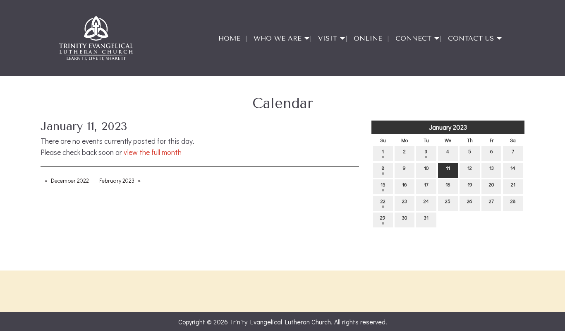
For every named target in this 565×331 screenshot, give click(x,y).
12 (469, 167)
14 (512, 167)
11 (448, 167)
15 (383, 184)
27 (491, 201)
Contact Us (471, 38)
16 (404, 184)
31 (426, 217)
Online (368, 38)
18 (447, 184)
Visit (327, 38)
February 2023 (116, 180)
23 (404, 201)
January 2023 (448, 127)
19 (469, 184)
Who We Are (278, 38)
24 (426, 201)
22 (383, 201)
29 (382, 217)
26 (469, 201)
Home (229, 38)
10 (426, 167)
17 (426, 184)
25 (447, 201)
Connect (413, 38)
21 (513, 184)
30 (404, 217)
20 (491, 184)
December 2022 (70, 180)
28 (512, 201)
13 (491, 167)
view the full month (153, 152)
